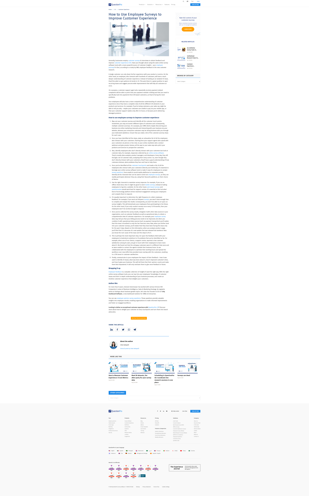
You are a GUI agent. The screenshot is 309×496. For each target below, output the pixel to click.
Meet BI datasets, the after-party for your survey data (141, 377)
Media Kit (196, 434)
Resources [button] (158, 4)
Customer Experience (123, 9)
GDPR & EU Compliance (178, 434)
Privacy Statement (147, 486)
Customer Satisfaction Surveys (179, 428)
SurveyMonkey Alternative (160, 433)
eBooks (142, 424)
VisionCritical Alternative (160, 435)
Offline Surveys (176, 426)
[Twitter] (123, 329)
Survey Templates (144, 426)
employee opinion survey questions (129, 298)
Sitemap (138, 486)
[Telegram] (134, 329)
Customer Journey (177, 438)
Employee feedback (115, 272)
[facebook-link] (157, 411)
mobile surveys (150, 185)
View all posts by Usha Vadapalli (129, 348)
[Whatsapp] (128, 329)
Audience (127, 428)
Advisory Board (197, 428)
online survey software (156, 153)
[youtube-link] (166, 411)
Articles (142, 423)
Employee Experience (177, 436)
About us (196, 421)
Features (167, 4)
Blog (141, 421)
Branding (110, 426)
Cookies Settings (165, 486)
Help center (176, 411)
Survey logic (111, 424)
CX (115, 9)
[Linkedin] (111, 329)
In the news (196, 424)
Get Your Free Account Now (139, 318)
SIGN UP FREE (195, 4)
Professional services (113, 430)
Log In (198, 1)
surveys (146, 199)
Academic (157, 424)
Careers (195, 430)
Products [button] (141, 4)
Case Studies (143, 428)
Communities (127, 426)
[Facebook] (117, 329)
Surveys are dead (183, 375)
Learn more (188, 29)
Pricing (173, 4)
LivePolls (126, 434)
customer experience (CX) (122, 63)
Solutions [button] (149, 4)
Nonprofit (157, 423)
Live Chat (184, 411)
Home (110, 9)
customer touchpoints (139, 165)
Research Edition (128, 432)
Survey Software (128, 421)
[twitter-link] (160, 411)
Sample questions (112, 421)
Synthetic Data (176, 440)
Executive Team (197, 423)
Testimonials (196, 426)
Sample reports (112, 423)
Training (142, 430)
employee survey (160, 216)
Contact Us (196, 436)
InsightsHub (127, 436)
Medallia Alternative (159, 437)
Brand (195, 432)
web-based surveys (153, 187)
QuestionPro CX (153, 307)
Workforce (127, 424)
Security (110, 432)
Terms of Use (156, 486)
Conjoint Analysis (176, 423)
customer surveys (134, 60)
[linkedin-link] (163, 411)
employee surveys (154, 175)
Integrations (111, 428)
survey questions (117, 172)
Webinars (143, 432)
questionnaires (117, 189)
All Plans (157, 421)
